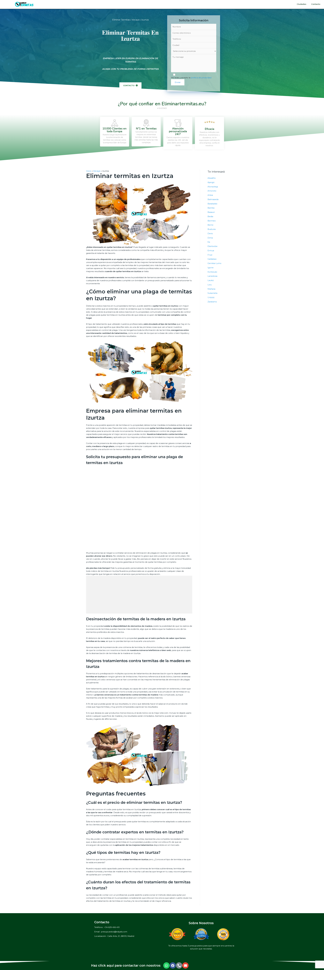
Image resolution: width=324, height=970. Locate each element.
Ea (209, 242)
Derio (210, 233)
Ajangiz (211, 182)
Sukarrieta (212, 293)
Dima (210, 238)
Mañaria (211, 289)
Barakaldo (212, 203)
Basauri (211, 212)
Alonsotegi (213, 186)
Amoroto (212, 191)
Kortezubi (212, 272)
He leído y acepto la (191, 77)
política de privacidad (201, 77)
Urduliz (211, 297)
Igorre (211, 267)
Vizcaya (135, 20)
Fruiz (210, 255)
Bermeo (212, 221)
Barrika (211, 208)
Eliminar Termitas (121, 20)
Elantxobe (212, 246)
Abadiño (212, 178)
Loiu (210, 284)
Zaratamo (212, 301)
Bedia (210, 216)
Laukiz (211, 280)
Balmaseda (213, 199)
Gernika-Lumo (214, 263)
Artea (210, 195)
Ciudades (301, 4)
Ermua (211, 250)
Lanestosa (212, 276)
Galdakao (212, 259)
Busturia (212, 229)
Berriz (210, 225)
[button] (130, 85)
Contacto (315, 4)
